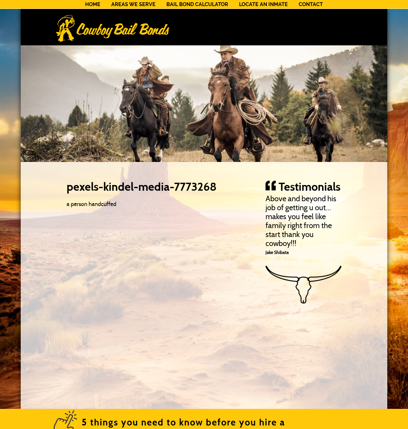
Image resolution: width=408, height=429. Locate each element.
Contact (311, 4)
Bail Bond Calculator (197, 4)
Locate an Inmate (263, 4)
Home (92, 4)
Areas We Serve (133, 4)
